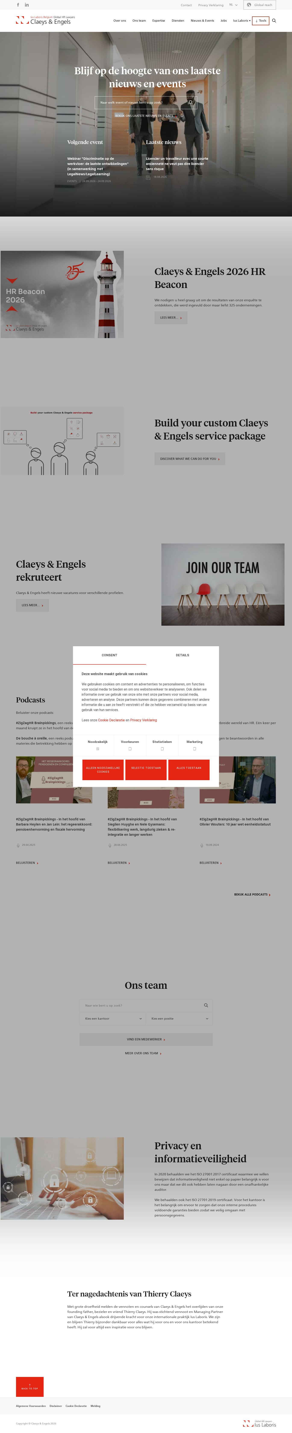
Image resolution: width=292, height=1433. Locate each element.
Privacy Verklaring (143, 720)
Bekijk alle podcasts (251, 894)
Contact (186, 5)
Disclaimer (56, 1406)
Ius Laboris (240, 20)
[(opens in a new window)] (259, 1425)
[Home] (45, 20)
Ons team (139, 20)
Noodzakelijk (98, 742)
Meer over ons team (141, 1053)
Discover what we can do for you (188, 458)
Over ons (120, 20)
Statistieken (162, 742)
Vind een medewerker (144, 1039)
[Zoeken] (191, 102)
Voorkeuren (130, 742)
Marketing (194, 742)
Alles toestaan (189, 767)
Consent (109, 655)
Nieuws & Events (202, 20)
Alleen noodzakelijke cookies (103, 769)
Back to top (30, 1389)
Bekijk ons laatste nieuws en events (144, 115)
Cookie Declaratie (111, 720)
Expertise (158, 20)
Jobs (224, 20)
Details (182, 655)
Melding (95, 1406)
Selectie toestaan (146, 767)
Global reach (263, 5)
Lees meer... (169, 317)
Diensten (178, 20)
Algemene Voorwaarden (31, 1406)
